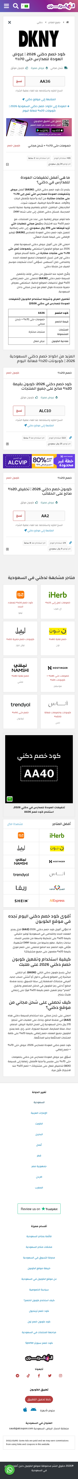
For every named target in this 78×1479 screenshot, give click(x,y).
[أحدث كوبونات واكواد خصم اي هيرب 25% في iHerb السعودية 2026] (58, 594)
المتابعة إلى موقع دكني (40, 99)
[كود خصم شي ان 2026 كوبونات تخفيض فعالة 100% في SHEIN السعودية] (21, 900)
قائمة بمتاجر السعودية (39, 1236)
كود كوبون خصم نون (39, 1321)
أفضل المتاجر (61, 824)
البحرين (39, 1134)
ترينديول (20, 718)
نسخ (19, 81)
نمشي (20, 682)
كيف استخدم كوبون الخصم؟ (39, 1300)
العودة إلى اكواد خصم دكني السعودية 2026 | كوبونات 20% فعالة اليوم (38, 108)
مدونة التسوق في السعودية (39, 1257)
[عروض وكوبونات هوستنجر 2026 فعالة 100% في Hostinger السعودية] (58, 667)
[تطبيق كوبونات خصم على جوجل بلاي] (33, 1410)
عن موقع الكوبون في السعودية (39, 1279)
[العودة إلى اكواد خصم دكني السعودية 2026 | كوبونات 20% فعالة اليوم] (9, 22)
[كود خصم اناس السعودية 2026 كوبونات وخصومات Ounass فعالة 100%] (58, 704)
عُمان (39, 1145)
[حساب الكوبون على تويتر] (49, 1376)
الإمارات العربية (39, 1113)
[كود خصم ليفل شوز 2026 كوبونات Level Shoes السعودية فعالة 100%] (20, 631)
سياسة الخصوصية (39, 1289)
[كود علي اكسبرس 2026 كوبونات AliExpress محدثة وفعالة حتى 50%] (57, 900)
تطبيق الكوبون (39, 1389)
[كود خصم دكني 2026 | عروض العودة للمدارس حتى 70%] (39, 769)
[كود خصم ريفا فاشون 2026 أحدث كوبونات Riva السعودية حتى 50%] (21, 887)
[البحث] (16, 6)
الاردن (39, 1177)
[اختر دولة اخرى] (25, 6)
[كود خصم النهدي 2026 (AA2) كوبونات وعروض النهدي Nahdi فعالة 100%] (57, 887)
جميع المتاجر (54, 22)
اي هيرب (58, 609)
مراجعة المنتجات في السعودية (39, 1332)
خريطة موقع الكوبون (39, 1268)
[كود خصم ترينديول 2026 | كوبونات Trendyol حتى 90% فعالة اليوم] (20, 704)
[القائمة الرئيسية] (6, 6)
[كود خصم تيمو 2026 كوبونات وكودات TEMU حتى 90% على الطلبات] (20, 594)
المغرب (39, 1187)
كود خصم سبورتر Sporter (39, 1343)
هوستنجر (58, 686)
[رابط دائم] (70, 438)
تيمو (20, 613)
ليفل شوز (20, 645)
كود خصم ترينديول (39, 1311)
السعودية (39, 1102)
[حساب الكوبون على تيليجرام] (17, 1376)
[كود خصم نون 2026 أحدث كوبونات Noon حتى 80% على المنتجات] (58, 631)
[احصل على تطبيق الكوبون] (39, 127)
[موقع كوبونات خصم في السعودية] (67, 22)
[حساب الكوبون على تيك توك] (28, 1376)
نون (58, 645)
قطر (39, 1155)
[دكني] (39, 38)
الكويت (39, 1123)
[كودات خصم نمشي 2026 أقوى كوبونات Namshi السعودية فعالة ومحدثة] (20, 667)
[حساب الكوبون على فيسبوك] (39, 1376)
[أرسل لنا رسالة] (10, 1470)
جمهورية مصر (39, 1166)
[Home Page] (61, 5)
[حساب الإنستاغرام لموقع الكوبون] (60, 1376)
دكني (40, 22)
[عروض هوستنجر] (39, 461)
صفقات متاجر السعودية (39, 1247)
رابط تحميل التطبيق (39, 1399)
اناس (57, 723)
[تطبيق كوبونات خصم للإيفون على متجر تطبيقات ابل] (25, 1410)
